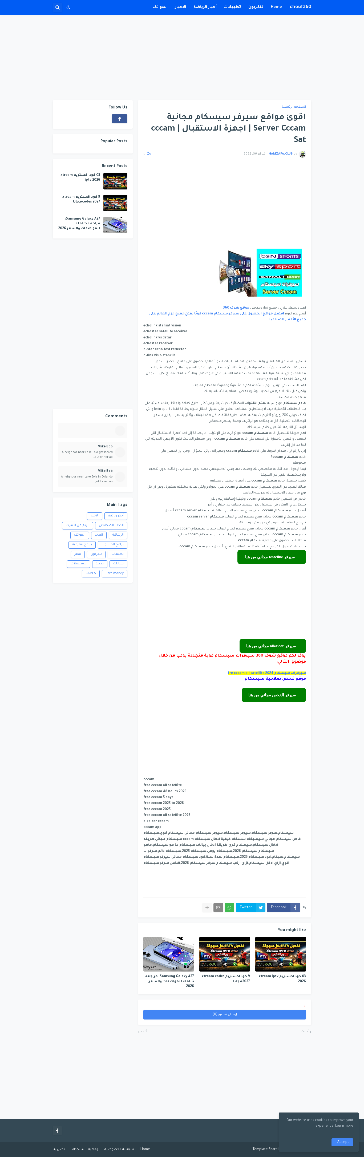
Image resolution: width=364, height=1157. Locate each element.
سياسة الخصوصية (119, 1149)
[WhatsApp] (229, 907)
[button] (68, 7)
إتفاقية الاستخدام (85, 1149)
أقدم (144, 1032)
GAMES (91, 573)
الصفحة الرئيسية (294, 107)
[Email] (218, 907)
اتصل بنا (59, 1149)
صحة (100, 564)
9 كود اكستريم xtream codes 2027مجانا (226, 979)
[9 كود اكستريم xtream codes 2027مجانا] (224, 954)
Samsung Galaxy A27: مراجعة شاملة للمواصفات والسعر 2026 (169, 981)
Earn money (115, 573)
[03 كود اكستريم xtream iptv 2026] (280, 954)
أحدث (305, 1032)
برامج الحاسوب (113, 545)
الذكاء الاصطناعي (111, 525)
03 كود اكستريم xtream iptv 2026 (282, 979)
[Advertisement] (182, 57)
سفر (78, 554)
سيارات (118, 564)
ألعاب (99, 535)
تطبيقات (117, 554)
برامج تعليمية (82, 545)
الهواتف (79, 535)
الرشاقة (118, 535)
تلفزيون (96, 554)
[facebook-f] (119, 118)
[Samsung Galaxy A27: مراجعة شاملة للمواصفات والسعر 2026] (168, 954)
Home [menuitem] (276, 7)
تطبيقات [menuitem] (232, 7)
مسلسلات (78, 564)
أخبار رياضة (116, 516)
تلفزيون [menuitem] (255, 7)
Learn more (344, 1126)
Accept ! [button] (342, 1142)
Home (145, 1149)
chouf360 (300, 7)
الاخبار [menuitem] (180, 7)
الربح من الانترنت (77, 525)
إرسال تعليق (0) (225, 1015)
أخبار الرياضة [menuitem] (205, 7)
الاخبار (95, 516)
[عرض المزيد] (207, 907)
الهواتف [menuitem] (160, 7)
